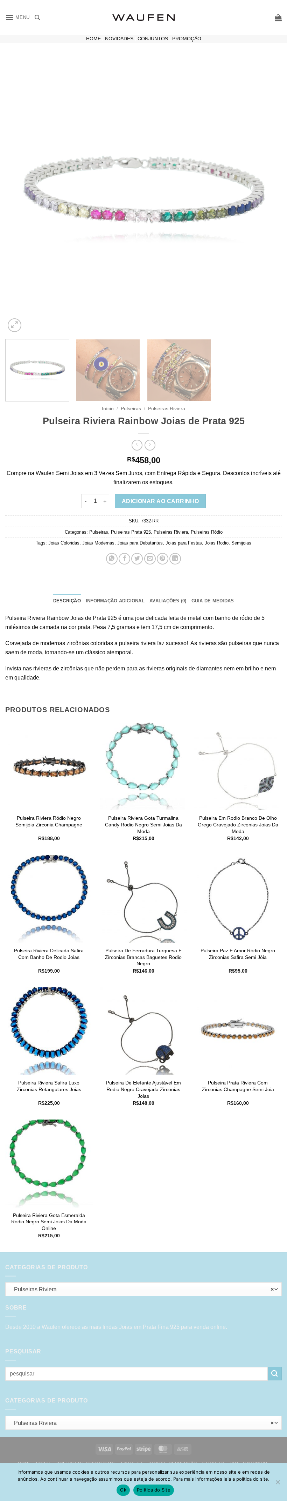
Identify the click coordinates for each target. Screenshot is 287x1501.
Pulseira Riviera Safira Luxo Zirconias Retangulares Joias (49, 1086)
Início (108, 408)
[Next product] (137, 445)
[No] (277, 1484)
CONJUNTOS (153, 38)
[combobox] (143, 1289)
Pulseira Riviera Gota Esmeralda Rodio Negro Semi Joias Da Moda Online (48, 1221)
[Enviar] (275, 1373)
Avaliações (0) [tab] (168, 600)
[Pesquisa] (37, 17)
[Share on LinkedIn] (175, 558)
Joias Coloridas (63, 543)
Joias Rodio (217, 543)
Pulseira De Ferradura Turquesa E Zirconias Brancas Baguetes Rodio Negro (143, 957)
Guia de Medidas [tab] (212, 600)
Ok (123, 1490)
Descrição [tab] (67, 600)
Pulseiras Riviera (166, 408)
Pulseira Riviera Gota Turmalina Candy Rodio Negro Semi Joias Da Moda (143, 824)
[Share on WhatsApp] (112, 558)
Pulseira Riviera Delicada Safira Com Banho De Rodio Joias (49, 954)
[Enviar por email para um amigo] (150, 558)
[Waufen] (143, 17)
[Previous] (19, 195)
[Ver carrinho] (278, 17)
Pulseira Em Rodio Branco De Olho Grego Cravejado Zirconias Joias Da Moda (238, 824)
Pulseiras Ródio (207, 532)
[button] (17, 17)
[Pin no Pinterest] (162, 558)
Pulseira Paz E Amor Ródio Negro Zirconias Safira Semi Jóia (238, 954)
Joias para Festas (184, 543)
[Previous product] (150, 445)
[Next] (267, 195)
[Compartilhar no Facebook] (124, 558)
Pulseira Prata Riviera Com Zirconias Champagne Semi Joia (238, 1086)
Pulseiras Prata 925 (131, 532)
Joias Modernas (98, 543)
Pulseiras (131, 408)
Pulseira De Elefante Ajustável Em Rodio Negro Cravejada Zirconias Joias (143, 1089)
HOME (93, 38)
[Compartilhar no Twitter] (137, 558)
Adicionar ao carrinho (160, 501)
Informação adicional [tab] (115, 600)
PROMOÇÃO (186, 38)
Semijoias (241, 543)
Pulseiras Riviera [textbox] (142, 1289)
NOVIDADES (119, 38)
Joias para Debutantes (140, 543)
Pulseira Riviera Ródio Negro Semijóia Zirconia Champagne (48, 821)
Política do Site (153, 1490)
